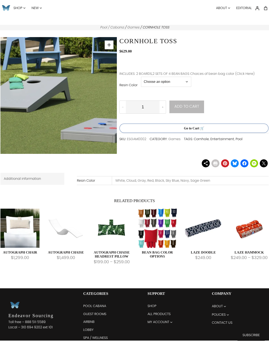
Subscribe (251, 335)
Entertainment (222, 139)
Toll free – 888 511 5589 (27, 322)
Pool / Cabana (112, 27)
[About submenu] (229, 8)
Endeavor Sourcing (31, 315)
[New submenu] (41, 8)
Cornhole (201, 139)
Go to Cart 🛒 (194, 128)
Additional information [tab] (22, 178)
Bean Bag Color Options (157, 254)
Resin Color (128, 85)
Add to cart (186, 107)
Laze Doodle (203, 252)
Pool (239, 139)
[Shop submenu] (24, 8)
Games (133, 27)
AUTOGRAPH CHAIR (20, 252)
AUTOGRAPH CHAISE (66, 252)
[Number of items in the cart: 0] (266, 8)
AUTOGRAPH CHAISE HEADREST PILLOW (112, 254)
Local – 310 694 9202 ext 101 (30, 327)
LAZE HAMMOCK (249, 252)
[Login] (257, 8)
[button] (109, 44)
